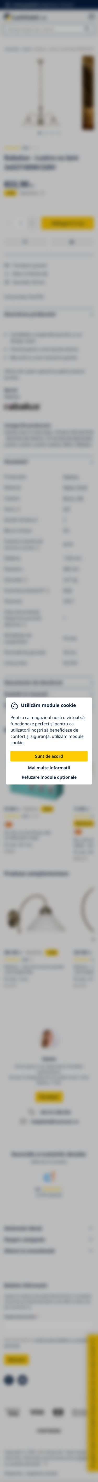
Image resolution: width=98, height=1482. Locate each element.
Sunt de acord (49, 756)
